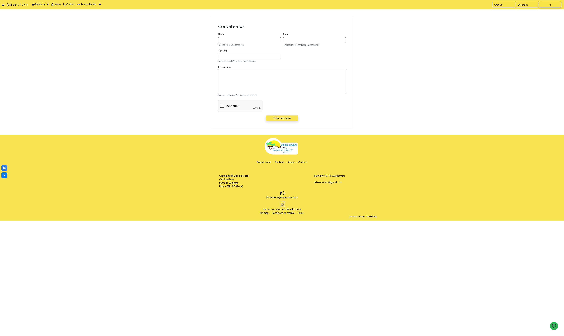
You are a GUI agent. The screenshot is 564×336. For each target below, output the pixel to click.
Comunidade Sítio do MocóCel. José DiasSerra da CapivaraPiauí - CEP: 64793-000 (234, 181)
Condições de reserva (283, 213)
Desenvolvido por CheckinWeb (363, 216)
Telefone (222, 50)
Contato (302, 162)
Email (286, 34)
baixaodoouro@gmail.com (328, 182)
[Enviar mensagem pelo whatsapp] (282, 192)
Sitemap (264, 213)
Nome (221, 34)
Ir (550, 4)
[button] (554, 326)
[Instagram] (282, 203)
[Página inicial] (282, 146)
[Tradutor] (3, 4)
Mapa (291, 162)
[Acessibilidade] (4, 175)
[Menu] (100, 4)
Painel (301, 213)
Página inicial (264, 162)
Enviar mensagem (282, 118)
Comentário (224, 67)
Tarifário (279, 162)
